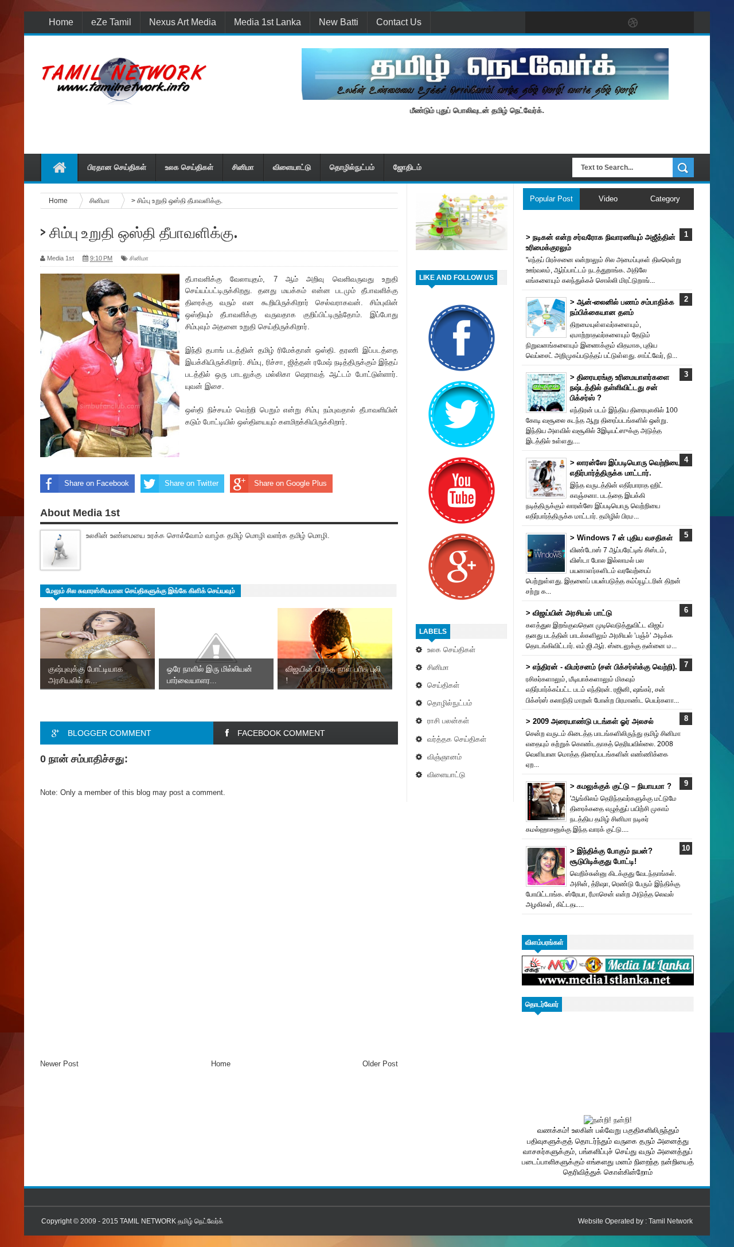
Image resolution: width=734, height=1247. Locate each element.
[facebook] (536, 22)
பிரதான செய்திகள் (117, 167)
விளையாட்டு (292, 167)
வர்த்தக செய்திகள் (456, 739)
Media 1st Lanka (267, 22)
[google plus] (681, 22)
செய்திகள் (443, 685)
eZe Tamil (111, 22)
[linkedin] (657, 22)
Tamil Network (671, 1221)
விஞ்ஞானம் (444, 757)
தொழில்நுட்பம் (352, 167)
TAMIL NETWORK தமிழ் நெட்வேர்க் (171, 1221)
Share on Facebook (96, 483)
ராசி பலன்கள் (448, 720)
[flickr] (609, 22)
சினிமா (243, 167)
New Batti (338, 22)
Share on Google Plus (290, 483)
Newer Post (59, 1063)
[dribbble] (633, 22)
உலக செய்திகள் (189, 167)
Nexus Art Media (182, 22)
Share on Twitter (191, 483)
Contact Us (398, 22)
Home (61, 22)
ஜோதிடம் (407, 167)
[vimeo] (584, 22)
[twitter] (560, 22)
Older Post (380, 1063)
